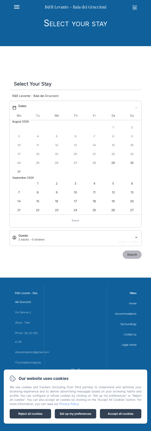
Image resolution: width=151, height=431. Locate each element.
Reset (75, 220)
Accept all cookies (121, 413)
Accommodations (125, 313)
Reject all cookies (30, 413)
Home (132, 303)
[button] (113, 127)
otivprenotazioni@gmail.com (32, 352)
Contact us (130, 334)
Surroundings (128, 324)
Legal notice (129, 344)
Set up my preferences (75, 413)
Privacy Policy (69, 404)
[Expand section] (136, 237)
